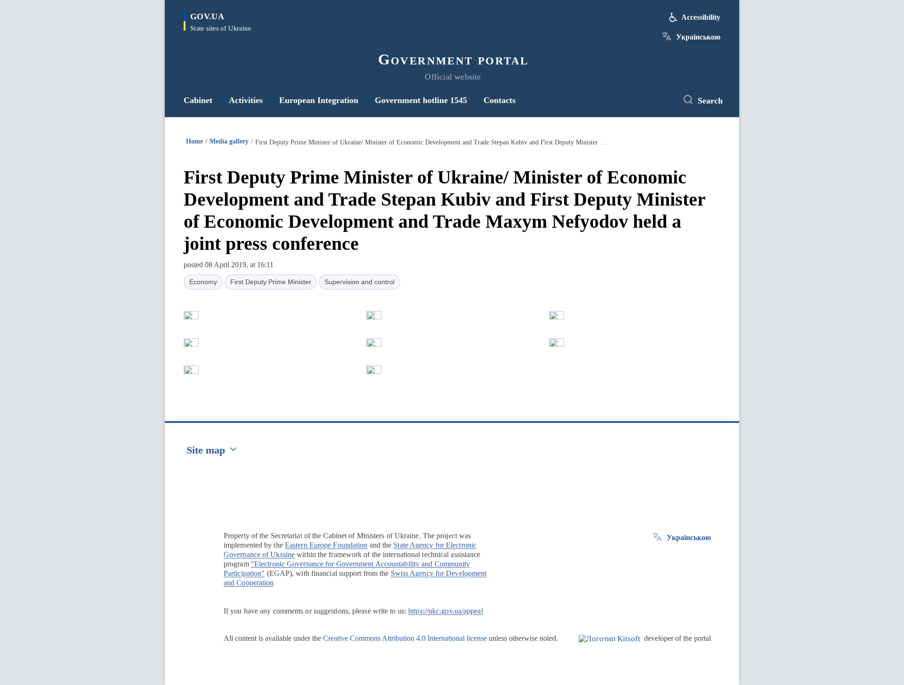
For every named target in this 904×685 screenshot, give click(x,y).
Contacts (500, 100)
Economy (203, 282)
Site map (205, 450)
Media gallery (229, 141)
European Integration (318, 100)
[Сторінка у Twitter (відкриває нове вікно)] (661, 100)
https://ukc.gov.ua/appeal (445, 611)
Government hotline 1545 (421, 100)
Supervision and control (359, 282)
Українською (698, 37)
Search (710, 100)
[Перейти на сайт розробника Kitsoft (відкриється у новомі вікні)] (609, 646)
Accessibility (700, 17)
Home (194, 141)
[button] (191, 315)
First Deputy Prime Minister (270, 282)
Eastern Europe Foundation (326, 545)
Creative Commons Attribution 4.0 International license (405, 638)
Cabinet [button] (198, 100)
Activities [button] (246, 100)
